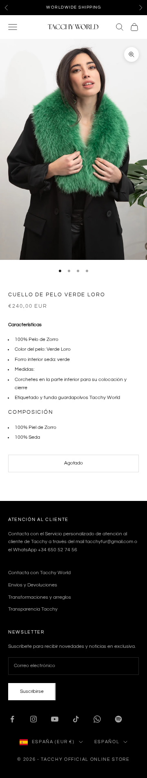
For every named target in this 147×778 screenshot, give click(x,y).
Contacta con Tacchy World (39, 572)
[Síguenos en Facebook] (12, 719)
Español (107, 742)
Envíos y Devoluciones (32, 585)
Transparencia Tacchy (33, 609)
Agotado (73, 463)
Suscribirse (32, 691)
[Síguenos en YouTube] (55, 719)
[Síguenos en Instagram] (33, 719)
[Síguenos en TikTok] (76, 719)
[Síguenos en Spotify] (118, 719)
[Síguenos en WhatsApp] (97, 719)
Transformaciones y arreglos (39, 597)
